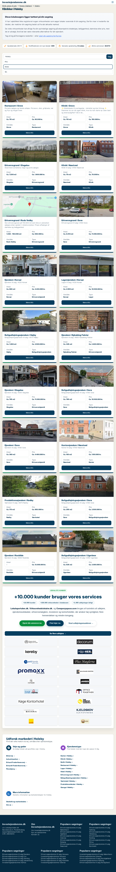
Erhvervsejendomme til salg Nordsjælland (95, 858)
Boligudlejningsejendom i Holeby (74, 778)
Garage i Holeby (67, 787)
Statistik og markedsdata (16, 802)
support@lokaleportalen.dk (12, 832)
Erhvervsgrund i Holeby (70, 775)
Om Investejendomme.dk (40, 830)
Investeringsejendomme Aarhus (14, 862)
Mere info (29, 133)
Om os (8, 805)
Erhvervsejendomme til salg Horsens (54, 854)
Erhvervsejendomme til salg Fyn (14, 856)
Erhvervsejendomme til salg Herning (16, 858)
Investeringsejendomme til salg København (96, 854)
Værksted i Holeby (68, 781)
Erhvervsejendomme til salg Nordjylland (95, 862)
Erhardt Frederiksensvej (15, 766)
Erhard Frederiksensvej (15, 762)
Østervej (9, 756)
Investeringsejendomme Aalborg (92, 860)
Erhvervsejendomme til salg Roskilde (55, 860)
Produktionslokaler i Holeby (71, 784)
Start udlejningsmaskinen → (81, 623)
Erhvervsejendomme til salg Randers (16, 854)
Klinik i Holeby (66, 759)
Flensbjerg (10, 769)
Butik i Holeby (66, 762)
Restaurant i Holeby (68, 765)
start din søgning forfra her (50, 36)
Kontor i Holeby (66, 756)
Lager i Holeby (66, 768)
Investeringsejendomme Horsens (53, 856)
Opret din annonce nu (32, 623)
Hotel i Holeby (66, 772)
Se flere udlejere (58, 633)
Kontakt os (35, 834)
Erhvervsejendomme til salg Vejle (53, 858)
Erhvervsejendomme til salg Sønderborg (17, 860)
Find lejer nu (55, 623)
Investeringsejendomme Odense (53, 862)
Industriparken (12, 759)
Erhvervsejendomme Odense (91, 856)
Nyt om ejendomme (38, 832)
